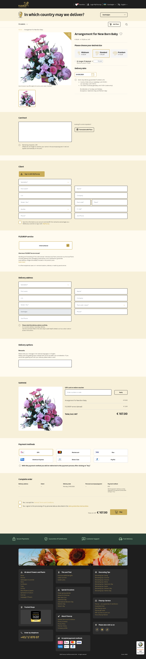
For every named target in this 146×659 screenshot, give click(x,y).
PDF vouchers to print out (102, 612)
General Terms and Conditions (44, 502)
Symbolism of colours (27, 593)
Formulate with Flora (85, 130)
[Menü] (143, 642)
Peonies (23, 577)
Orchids (23, 588)
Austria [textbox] (23, 209)
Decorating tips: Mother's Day (103, 588)
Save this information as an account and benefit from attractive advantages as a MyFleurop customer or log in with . (46, 223)
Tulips (22, 586)
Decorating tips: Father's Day (103, 590)
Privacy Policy (61, 624)
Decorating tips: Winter (101, 582)
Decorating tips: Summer (102, 577)
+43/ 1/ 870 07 (30, 637)
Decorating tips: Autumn (102, 580)
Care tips (23, 595)
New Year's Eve (62, 597)
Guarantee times (100, 606)
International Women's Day (65, 602)
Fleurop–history (62, 626)
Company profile (62, 628)
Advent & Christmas (63, 595)
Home (20, 29)
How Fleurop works (100, 608)
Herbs (22, 582)
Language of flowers (26, 597)
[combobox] (45, 182)
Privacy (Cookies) (62, 621)
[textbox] (45, 182)
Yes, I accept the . (38, 502)
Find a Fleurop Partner (101, 615)
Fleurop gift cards (100, 610)
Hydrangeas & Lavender (27, 580)
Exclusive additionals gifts (65, 575)
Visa (113, 452)
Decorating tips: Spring (101, 575)
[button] (23, 24)
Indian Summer (62, 577)
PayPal (113, 460)
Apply (121, 392)
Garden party (61, 580)
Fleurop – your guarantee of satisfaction (106, 604)
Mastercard (75, 452)
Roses (22, 575)
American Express (38, 460)
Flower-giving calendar (64, 593)
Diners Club (75, 460)
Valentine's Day (62, 599)
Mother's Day (61, 604)
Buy (121, 512)
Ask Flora (116, 24)
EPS (38, 452)
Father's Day (61, 606)
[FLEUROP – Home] (24, 5)
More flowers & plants (27, 590)
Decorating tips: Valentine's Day (104, 584)
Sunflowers (24, 584)
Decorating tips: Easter (101, 586)
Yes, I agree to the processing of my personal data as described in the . (56, 506)
